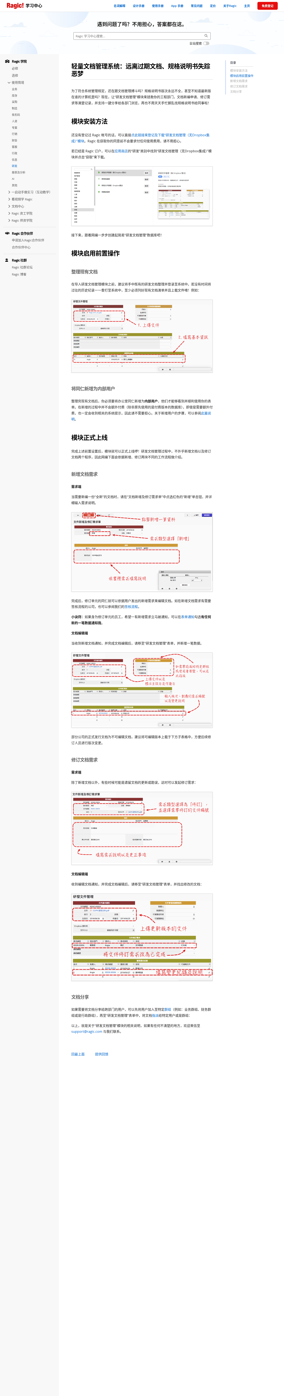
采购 (14, 102)
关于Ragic (230, 6)
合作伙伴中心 (21, 247)
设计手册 (138, 6)
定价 (213, 6)
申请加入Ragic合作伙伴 (28, 240)
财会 (14, 140)
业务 (14, 89)
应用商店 (121, 151)
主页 (247, 6)
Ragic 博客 (19, 274)
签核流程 (131, 606)
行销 (14, 134)
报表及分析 (18, 172)
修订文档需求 (239, 86)
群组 (167, 1009)
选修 (15, 75)
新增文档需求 (239, 81)
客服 (14, 147)
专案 (14, 127)
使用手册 (158, 6)
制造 (14, 108)
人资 (14, 121)
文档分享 (236, 91)
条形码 (16, 115)
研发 (14, 166)
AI (13, 179)
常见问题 (197, 6)
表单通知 (187, 617)
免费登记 (267, 6)
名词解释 (119, 6)
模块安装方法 (239, 70)
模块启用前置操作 (241, 76)
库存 (14, 95)
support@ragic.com (86, 1031)
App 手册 (177, 6)
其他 (14, 185)
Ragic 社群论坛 (22, 267)
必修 (15, 68)
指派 (155, 1015)
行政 (14, 153)
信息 (14, 159)
